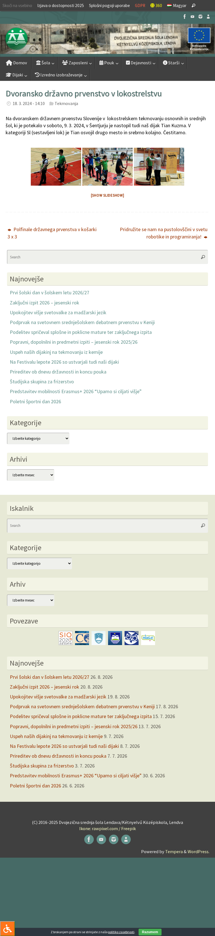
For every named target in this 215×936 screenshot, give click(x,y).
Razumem (150, 932)
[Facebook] (185, 17)
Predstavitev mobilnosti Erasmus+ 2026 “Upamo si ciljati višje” (76, 391)
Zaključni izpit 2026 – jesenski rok (44, 302)
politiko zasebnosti (121, 932)
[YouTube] (193, 17)
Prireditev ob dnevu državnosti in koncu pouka (58, 371)
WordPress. (198, 851)
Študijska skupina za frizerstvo (42, 381)
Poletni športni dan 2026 (35, 401)
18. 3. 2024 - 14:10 (29, 103)
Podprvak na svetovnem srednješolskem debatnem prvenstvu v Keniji (82, 322)
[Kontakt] (208, 17)
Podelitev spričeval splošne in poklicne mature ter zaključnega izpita (81, 332)
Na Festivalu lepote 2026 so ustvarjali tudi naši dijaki (64, 362)
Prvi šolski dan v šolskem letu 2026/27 (49, 292)
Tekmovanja (66, 103)
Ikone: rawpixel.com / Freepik (107, 828)
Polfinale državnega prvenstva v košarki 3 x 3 (52, 233)
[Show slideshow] (107, 195)
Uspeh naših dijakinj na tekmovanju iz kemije (56, 352)
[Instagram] (200, 17)
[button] (107, 39)
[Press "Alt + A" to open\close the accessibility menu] (7, 928)
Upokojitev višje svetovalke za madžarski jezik (58, 312)
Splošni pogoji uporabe (109, 5)
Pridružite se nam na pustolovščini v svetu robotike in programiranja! (163, 233)
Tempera (174, 851)
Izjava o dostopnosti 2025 (60, 5)
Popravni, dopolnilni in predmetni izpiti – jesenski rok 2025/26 (73, 342)
